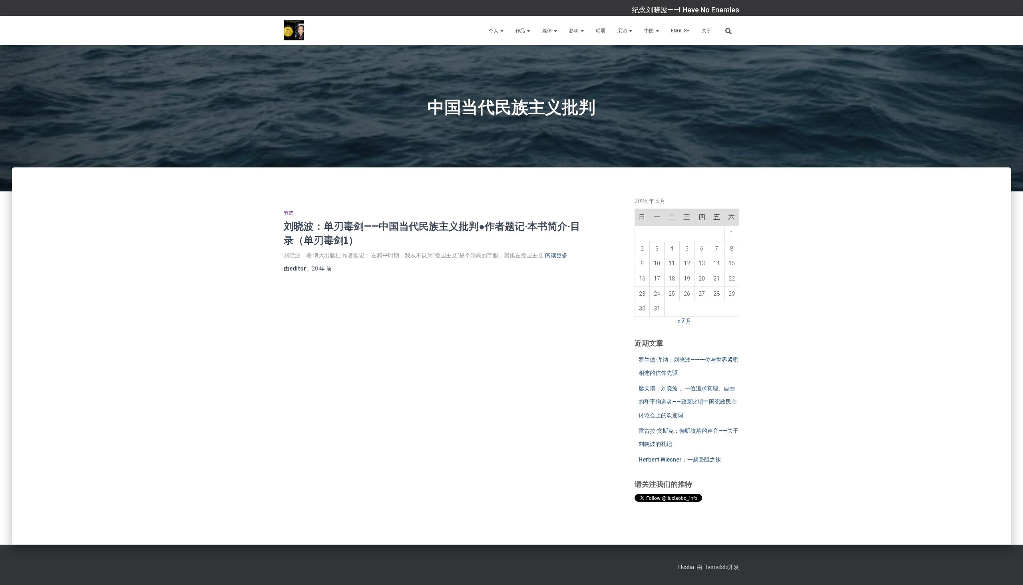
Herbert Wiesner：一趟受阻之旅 (680, 459)
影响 (574, 31)
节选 (288, 213)
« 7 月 (684, 321)
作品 (520, 31)
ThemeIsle (715, 567)
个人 (494, 31)
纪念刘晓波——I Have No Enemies (685, 10)
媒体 (547, 31)
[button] (502, 31)
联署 (600, 31)
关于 (706, 31)
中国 (649, 31)
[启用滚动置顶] (1007, 569)
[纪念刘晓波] (294, 30)
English (680, 31)
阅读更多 (556, 255)
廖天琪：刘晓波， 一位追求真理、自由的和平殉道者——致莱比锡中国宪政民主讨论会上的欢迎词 (688, 401)
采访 (622, 31)
